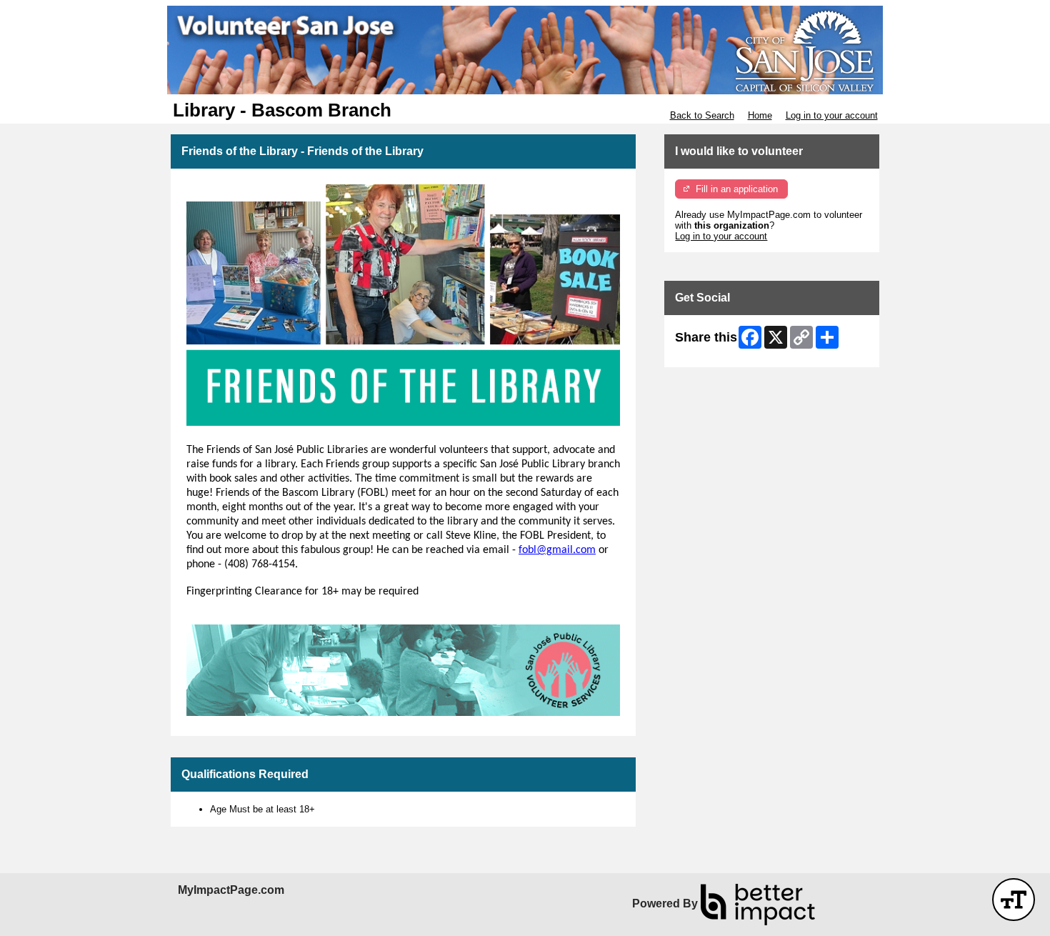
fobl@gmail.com (557, 550)
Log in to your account (832, 115)
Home (760, 115)
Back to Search (702, 115)
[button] (1013, 899)
